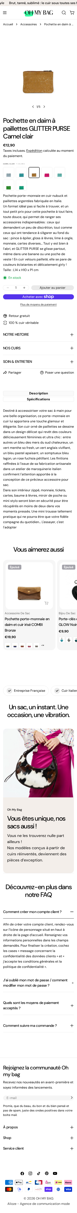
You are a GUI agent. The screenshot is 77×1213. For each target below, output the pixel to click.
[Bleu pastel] (8, 172)
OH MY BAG (44, 1198)
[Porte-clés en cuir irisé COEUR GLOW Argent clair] (69, 640)
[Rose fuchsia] (46, 172)
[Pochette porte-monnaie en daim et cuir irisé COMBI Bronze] (29, 585)
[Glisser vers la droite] (44, 106)
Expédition (34, 150)
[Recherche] (64, 13)
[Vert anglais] (8, 185)
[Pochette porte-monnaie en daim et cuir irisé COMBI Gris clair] (36, 645)
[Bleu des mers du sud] (21, 172)
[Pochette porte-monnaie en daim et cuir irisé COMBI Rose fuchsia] (29, 645)
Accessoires (28, 24)
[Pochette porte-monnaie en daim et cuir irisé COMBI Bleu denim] (8, 645)
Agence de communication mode (45, 1204)
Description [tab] (38, 393)
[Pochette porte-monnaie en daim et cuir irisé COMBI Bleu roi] (15, 645)
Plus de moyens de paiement (38, 304)
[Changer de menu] (5, 13)
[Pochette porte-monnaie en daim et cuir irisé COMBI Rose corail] (22, 645)
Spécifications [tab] (38, 399)
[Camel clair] (34, 172)
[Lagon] (59, 172)
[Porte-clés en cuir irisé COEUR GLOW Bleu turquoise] (62, 640)
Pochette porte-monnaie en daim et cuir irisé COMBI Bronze (27, 624)
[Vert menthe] (21, 185)
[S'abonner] (72, 1097)
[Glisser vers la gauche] (33, 106)
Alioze (11, 1204)
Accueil (8, 24)
